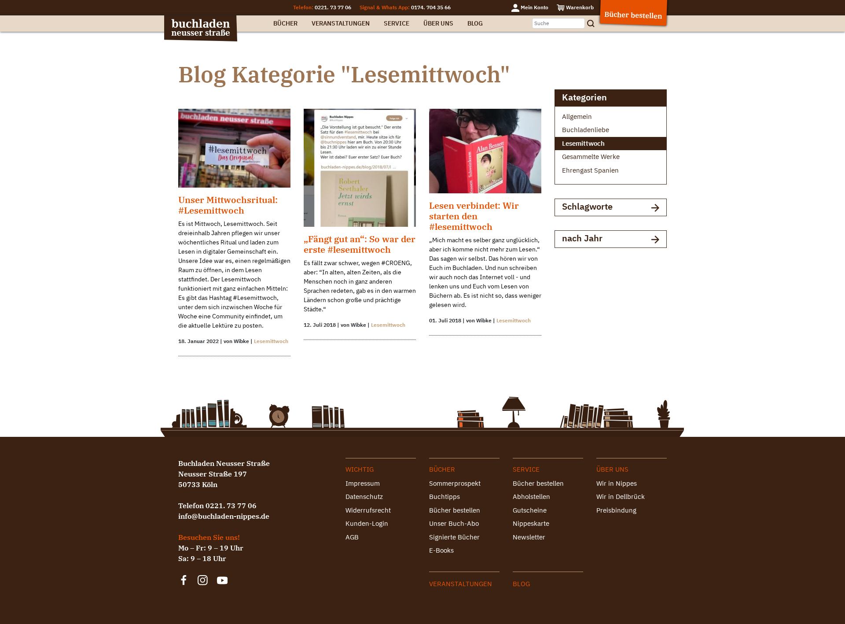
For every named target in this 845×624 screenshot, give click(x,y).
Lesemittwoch (271, 341)
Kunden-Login (366, 523)
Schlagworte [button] (587, 206)
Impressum (362, 483)
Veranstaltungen (341, 23)
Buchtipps (444, 496)
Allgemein (577, 116)
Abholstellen (531, 496)
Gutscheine (530, 510)
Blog (475, 23)
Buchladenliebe (585, 130)
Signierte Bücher (454, 537)
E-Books (441, 550)
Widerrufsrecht (368, 510)
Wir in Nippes (616, 483)
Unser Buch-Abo (454, 523)
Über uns (438, 23)
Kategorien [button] (584, 97)
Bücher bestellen (454, 510)
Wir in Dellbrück (620, 496)
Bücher (285, 23)
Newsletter (529, 537)
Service (396, 23)
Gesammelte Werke (591, 156)
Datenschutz (364, 496)
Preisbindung (616, 510)
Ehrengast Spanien (590, 170)
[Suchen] (594, 23)
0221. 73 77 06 (333, 7)
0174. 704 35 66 (431, 7)
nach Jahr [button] (582, 238)
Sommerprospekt (455, 483)
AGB (352, 537)
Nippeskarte (531, 523)
